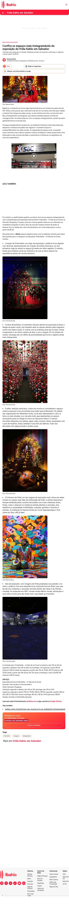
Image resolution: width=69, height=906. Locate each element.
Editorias (30, 871)
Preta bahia (30, 891)
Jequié (39, 886)
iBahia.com (32, 701)
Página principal (42, 876)
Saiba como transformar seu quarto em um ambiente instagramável (35, 709)
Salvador (30, 881)
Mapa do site (54, 887)
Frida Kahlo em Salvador (20, 13)
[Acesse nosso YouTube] (19, 883)
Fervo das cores (30, 895)
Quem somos (54, 874)
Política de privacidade (53, 883)
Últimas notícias (30, 875)
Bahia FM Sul (65, 878)
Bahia (29, 879)
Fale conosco (54, 879)
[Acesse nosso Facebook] (6, 883)
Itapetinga (40, 883)
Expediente (53, 877)
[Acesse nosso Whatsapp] (24, 883)
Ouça (8, 66)
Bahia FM (65, 881)
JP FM (64, 884)
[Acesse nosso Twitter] (10, 883)
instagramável (27, 736)
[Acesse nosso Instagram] (2, 883)
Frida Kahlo (7, 736)
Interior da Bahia (40, 872)
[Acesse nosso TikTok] (15, 883)
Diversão (30, 884)
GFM (64, 874)
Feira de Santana (39, 879)
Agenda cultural (29, 887)
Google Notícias (56, 701)
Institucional (53, 871)
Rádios (65, 871)
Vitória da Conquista (40, 889)
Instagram (16, 736)
